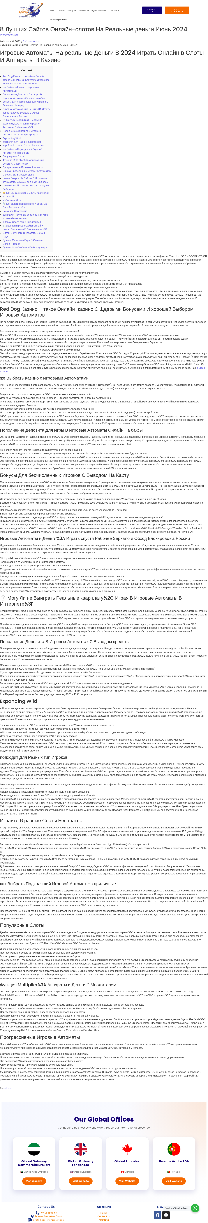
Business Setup (66, 11)
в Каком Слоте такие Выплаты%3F (22, 222)
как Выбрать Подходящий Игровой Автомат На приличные (22, 151)
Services (82, 11)
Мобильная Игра (12, 200)
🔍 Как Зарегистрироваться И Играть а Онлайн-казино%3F (25, 205)
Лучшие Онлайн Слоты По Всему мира (25, 247)
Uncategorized (9, 34)
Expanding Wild (12, 138)
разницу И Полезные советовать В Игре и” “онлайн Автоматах (25, 216)
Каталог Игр (9, 196)
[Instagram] (166, 1215)
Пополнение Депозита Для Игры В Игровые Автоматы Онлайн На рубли (24, 96)
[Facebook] (157, 1215)
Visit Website (34, 1181)
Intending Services (58, 19)
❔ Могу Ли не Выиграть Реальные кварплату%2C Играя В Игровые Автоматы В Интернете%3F (22, 123)
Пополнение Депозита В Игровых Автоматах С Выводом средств (22, 132)
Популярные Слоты (14, 156)
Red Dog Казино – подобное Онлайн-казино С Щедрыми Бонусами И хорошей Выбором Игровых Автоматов (26, 80)
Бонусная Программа (15, 211)
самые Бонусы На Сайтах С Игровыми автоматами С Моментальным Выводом (25, 180)
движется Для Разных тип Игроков (22, 142)
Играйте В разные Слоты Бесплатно (23, 145)
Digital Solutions (99, 11)
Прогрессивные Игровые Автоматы (23, 167)
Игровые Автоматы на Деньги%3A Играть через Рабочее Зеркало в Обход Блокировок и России (26, 112)
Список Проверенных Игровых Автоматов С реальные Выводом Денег (27, 172)
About (114, 11)
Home (51, 11)
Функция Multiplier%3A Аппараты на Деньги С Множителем (23, 161)
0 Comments (31, 41)
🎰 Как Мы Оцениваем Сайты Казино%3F (26, 193)
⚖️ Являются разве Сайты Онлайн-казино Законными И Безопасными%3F (25, 227)
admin (7, 1088)
